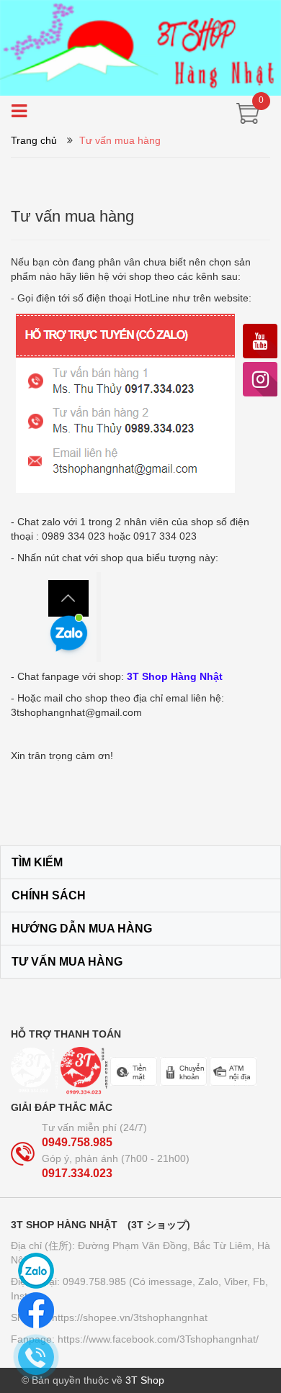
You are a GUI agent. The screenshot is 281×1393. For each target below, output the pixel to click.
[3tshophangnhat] (140, 47)
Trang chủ (34, 140)
